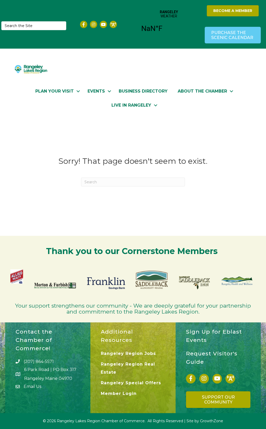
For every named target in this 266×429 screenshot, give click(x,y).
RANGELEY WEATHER (169, 24)
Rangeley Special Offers (131, 382)
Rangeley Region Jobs (128, 353)
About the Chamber (202, 91)
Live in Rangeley (131, 105)
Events (96, 91)
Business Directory (143, 91)
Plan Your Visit (54, 91)
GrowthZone (211, 421)
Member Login (119, 393)
